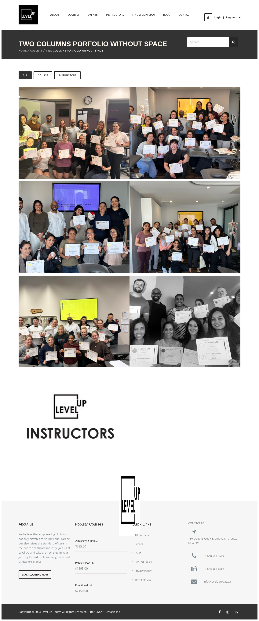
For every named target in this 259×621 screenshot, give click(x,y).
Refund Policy (143, 562)
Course (43, 75)
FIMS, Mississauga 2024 (185, 323)
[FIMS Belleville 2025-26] (69, 143)
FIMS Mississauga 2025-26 (185, 134)
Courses (73, 14)
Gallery (36, 50)
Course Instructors (74, 420)
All (25, 75)
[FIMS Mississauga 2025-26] (180, 143)
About (54, 14)
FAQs (138, 553)
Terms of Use (143, 579)
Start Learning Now (35, 574)
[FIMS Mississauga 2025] (180, 242)
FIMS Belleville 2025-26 (74, 134)
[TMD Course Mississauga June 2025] (69, 238)
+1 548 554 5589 (213, 556)
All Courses (142, 535)
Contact (185, 14)
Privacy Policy (143, 571)
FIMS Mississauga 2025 (185, 229)
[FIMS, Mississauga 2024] (180, 336)
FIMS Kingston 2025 (74, 323)
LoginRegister (225, 17)
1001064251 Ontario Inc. (105, 612)
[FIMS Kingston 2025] (69, 336)
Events (93, 14)
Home (23, 50)
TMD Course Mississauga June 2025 (74, 229)
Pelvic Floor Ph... (85, 563)
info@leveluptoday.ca (217, 581)
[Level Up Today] (28, 14)
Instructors (115, 14)
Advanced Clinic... (86, 540)
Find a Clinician (143, 14)
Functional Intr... (85, 585)
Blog (166, 14)
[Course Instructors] (69, 433)
